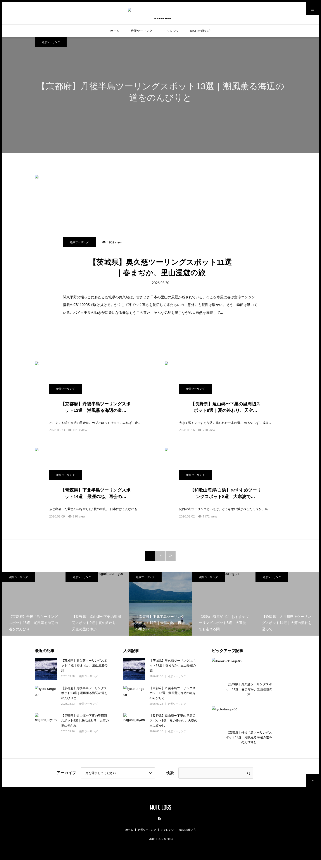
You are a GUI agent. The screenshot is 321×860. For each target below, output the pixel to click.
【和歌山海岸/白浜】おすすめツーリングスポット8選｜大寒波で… (225, 493)
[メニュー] (312, 8)
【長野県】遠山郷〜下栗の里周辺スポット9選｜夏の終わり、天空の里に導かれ (85, 720)
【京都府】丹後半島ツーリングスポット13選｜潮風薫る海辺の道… (96, 407)
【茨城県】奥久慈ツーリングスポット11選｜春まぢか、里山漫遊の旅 (160, 267)
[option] (160, 95)
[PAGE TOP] (312, 780)
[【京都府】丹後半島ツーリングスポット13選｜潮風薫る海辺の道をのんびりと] (46, 697)
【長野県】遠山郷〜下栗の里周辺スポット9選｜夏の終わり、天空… (226, 407)
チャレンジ (171, 31)
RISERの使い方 (200, 31)
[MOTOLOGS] (160, 13)
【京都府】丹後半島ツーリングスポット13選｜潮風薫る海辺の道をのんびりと (84, 693)
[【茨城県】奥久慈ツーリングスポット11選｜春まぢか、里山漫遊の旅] (160, 221)
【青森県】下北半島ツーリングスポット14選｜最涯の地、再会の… (96, 493)
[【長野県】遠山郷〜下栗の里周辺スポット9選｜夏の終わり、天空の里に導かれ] (46, 724)
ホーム (114, 31)
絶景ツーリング (141, 31)
